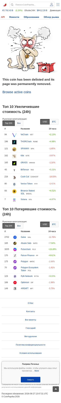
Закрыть (30, 380)
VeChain (24, 134)
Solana (24, 199)
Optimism (25, 282)
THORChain (26, 141)
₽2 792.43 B (7, 10)
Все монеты (30, 320)
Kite (22, 155)
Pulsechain (26, 249)
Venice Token (27, 184)
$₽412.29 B (42, 10)
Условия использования (30, 353)
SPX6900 (25, 148)
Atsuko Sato (26, 243)
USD (45, 122)
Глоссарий (30, 328)
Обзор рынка (51, 17)
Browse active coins (16, 92)
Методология (30, 336)
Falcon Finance (27, 255)
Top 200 (8, 123)
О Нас (30, 303)
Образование (31, 17)
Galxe (23, 237)
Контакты (30, 311)
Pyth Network (27, 276)
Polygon (24, 261)
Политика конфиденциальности (30, 345)
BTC (54, 122)
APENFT (24, 288)
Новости (14, 17)
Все (19, 123)
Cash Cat (25, 177)
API (3, 17)
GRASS (24, 162)
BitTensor (25, 169)
